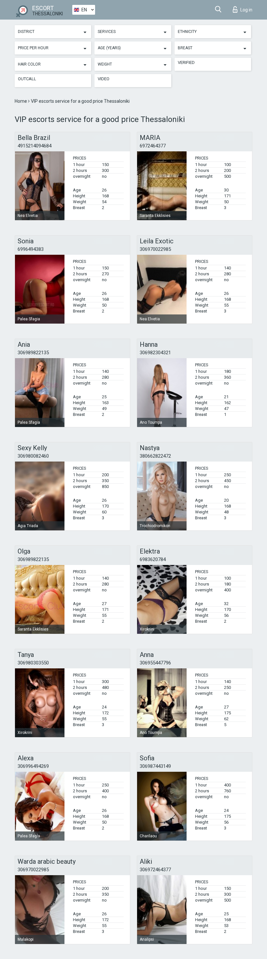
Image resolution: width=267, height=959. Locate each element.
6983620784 (153, 559)
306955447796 (155, 663)
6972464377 (153, 146)
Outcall (27, 78)
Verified (186, 62)
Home (21, 101)
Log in (246, 9)
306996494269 (33, 766)
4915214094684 (34, 146)
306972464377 (155, 870)
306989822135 (33, 353)
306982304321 (155, 353)
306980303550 (33, 663)
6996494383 (31, 249)
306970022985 (155, 249)
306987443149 (155, 766)
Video (103, 78)
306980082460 (33, 456)
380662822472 (155, 456)
